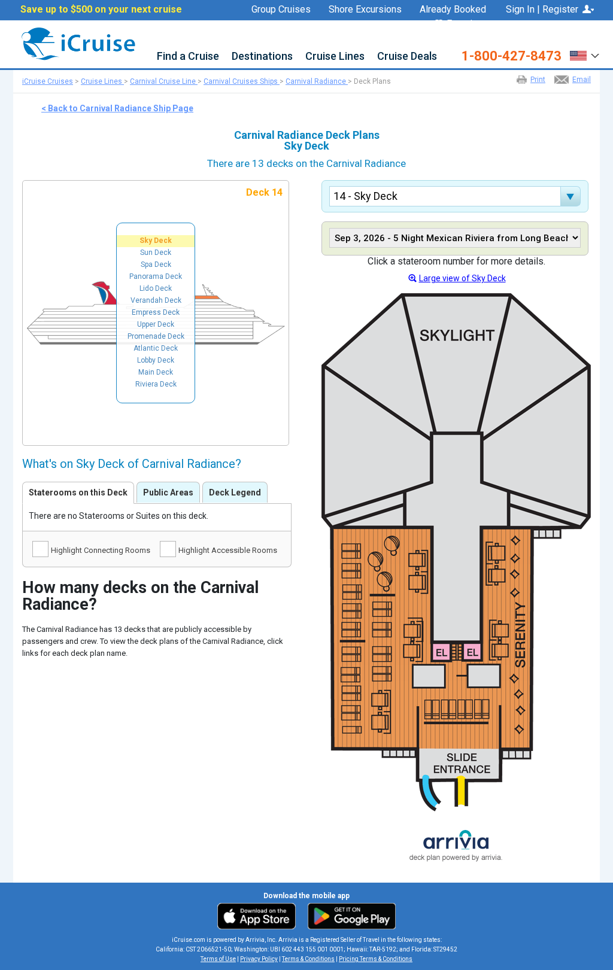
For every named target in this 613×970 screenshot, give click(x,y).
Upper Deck (155, 324)
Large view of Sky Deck (462, 278)
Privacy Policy (259, 959)
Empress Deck (156, 312)
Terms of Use (218, 959)
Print (537, 79)
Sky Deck (155, 240)
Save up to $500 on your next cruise (101, 9)
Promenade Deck (156, 336)
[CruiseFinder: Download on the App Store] (259, 915)
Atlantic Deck (155, 348)
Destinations (262, 56)
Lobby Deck (155, 360)
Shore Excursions (365, 9)
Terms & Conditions (308, 959)
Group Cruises (281, 9)
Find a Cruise (188, 56)
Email (581, 79)
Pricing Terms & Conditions (375, 959)
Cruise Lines (335, 56)
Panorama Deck (155, 276)
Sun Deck (155, 252)
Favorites (466, 24)
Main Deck (155, 372)
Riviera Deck (156, 384)
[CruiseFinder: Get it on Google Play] (349, 915)
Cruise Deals (407, 56)
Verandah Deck (156, 300)
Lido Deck (155, 288)
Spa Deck (156, 264)
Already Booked (453, 9)
